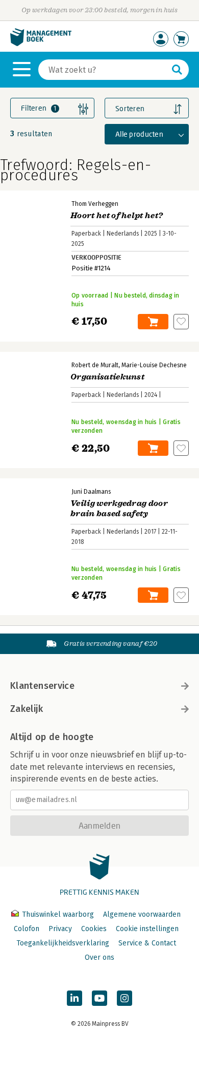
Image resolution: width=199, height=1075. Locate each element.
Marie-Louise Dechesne (154, 365)
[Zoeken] (177, 69)
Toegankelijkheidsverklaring (62, 943)
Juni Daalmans (91, 491)
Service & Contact (147, 943)
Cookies (94, 928)
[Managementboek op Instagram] (124, 998)
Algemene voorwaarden (142, 914)
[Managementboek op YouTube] (99, 998)
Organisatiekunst (107, 377)
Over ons (99, 957)
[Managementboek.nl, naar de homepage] (40, 43)
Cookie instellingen (147, 928)
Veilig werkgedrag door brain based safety (119, 508)
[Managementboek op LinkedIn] (74, 998)
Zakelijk (26, 708)
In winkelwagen (153, 321)
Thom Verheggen (94, 203)
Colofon (26, 928)
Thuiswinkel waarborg (58, 914)
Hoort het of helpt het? (116, 215)
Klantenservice (42, 685)
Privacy (60, 928)
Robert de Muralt (94, 365)
